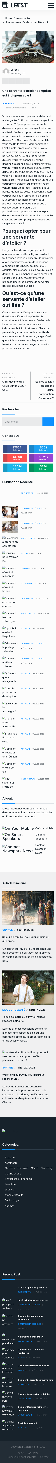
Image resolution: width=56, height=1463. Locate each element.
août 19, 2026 (25, 929)
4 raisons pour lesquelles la (32, 1287)
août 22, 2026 (42, 493)
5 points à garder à (27, 1423)
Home (8, 18)
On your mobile (44, 828)
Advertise (33, 1452)
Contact (44, 1457)
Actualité (25, 629)
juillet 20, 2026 (26, 1067)
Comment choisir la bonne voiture (35, 1380)
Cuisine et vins (28, 493)
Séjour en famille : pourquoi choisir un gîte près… (25, 939)
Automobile (23, 18)
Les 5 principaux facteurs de (33, 1300)
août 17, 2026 (37, 1009)
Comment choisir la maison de (33, 1365)
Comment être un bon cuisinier (34, 1394)
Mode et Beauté (28, 538)
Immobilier (26, 568)
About (21, 1452)
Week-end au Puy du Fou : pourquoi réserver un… (23, 1076)
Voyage (24, 553)
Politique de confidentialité (21, 1457)
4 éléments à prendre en (30, 1336)
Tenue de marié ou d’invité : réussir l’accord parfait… (23, 1018)
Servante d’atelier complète (33, 140)
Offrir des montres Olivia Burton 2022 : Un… (14, 381)
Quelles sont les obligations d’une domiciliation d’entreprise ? (44, 386)
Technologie (12, 1200)
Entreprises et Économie (32, 508)
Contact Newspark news (41, 848)
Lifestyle (9, 1189)
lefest (15, 69)
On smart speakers (41, 836)
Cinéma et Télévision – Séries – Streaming (28, 1168)
